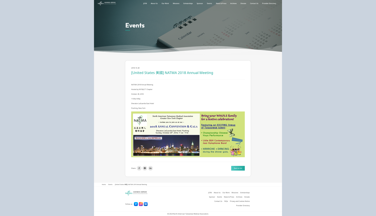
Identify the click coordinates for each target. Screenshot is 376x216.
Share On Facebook (139, 168)
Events (110, 184)
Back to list (238, 168)
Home (104, 184)
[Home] (107, 3)
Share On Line (144, 168)
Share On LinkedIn (150, 168)
